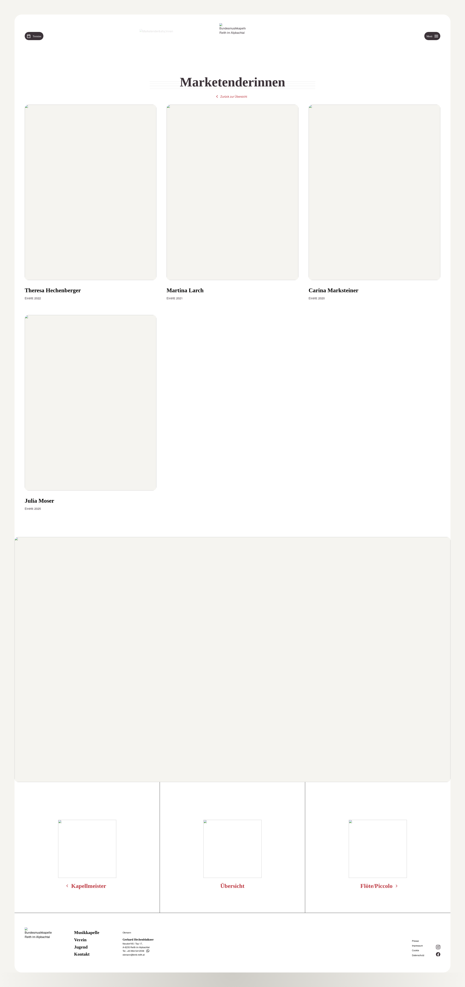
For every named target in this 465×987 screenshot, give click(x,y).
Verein (80, 939)
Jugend (81, 947)
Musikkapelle (86, 932)
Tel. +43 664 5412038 (133, 950)
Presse (415, 941)
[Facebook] (438, 954)
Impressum (417, 945)
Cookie (415, 950)
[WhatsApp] (147, 950)
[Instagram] (438, 947)
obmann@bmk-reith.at (134, 954)
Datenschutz (418, 955)
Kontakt (82, 954)
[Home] (232, 36)
